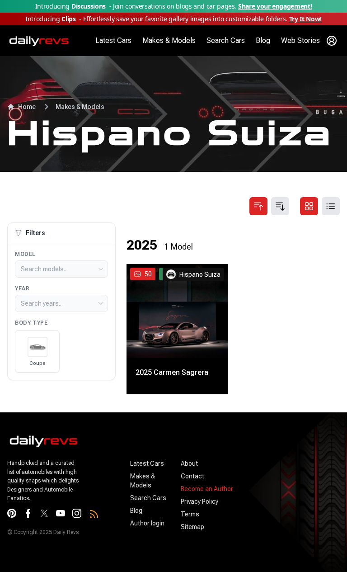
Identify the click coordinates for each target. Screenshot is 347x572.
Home (27, 106)
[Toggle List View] (331, 206)
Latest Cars (113, 40)
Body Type (31, 323)
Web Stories (300, 40)
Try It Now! (305, 18)
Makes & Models (169, 40)
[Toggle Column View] (309, 206)
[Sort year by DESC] (280, 206)
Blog (263, 40)
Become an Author (207, 488)
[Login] (332, 41)
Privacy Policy (199, 501)
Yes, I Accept (301, 547)
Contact (192, 476)
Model (25, 254)
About (189, 463)
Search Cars (225, 40)
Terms (190, 514)
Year (22, 288)
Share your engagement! (275, 6)
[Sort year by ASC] (258, 206)
